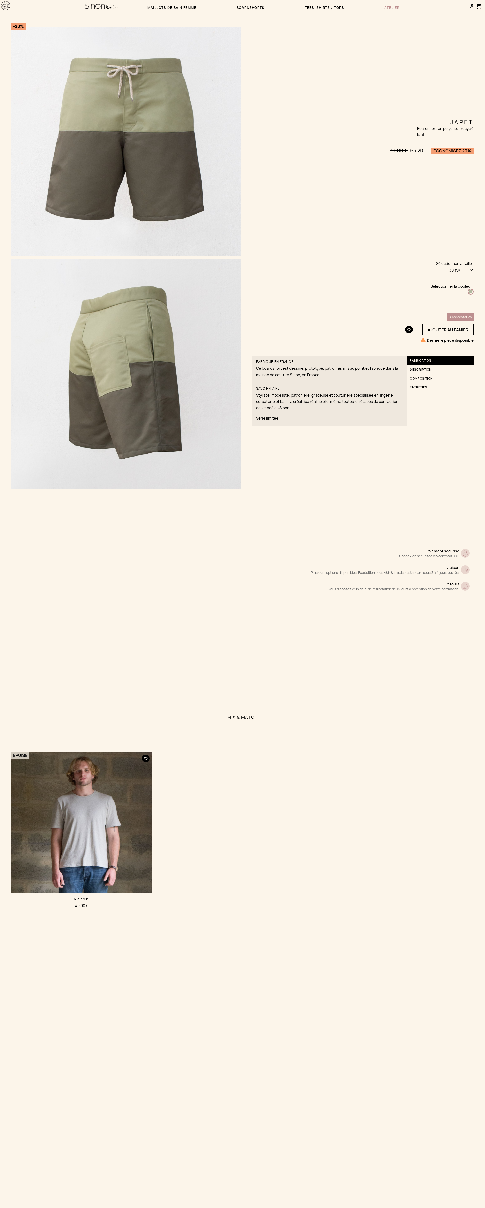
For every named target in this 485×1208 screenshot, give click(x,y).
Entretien (418, 387)
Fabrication (420, 361)
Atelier (392, 7)
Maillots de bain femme (171, 7)
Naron (81, 899)
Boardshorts (251, 7)
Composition (421, 379)
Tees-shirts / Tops (324, 7)
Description (420, 370)
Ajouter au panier (448, 330)
